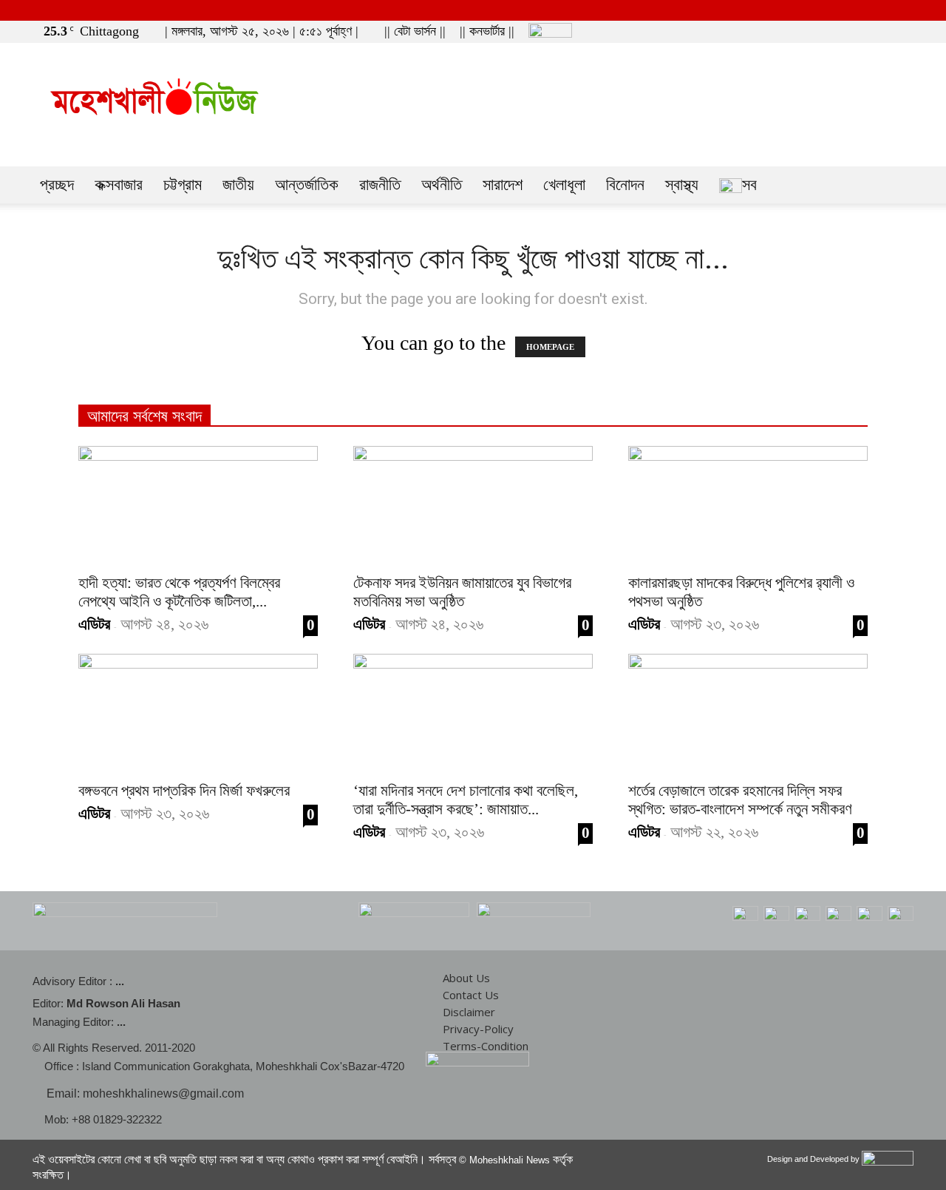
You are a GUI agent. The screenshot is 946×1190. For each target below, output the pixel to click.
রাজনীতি (380, 184)
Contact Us (471, 994)
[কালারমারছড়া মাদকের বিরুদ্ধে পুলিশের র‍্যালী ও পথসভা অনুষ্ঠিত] (748, 505)
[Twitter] (881, 31)
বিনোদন (625, 184)
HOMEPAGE (550, 346)
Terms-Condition (485, 1045)
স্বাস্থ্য (681, 184)
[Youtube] (905, 31)
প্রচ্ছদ (57, 184)
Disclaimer (469, 1011)
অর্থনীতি (441, 184)
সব (749, 184)
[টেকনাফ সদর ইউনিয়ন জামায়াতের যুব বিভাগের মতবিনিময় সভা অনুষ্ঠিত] (473, 505)
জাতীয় (238, 184)
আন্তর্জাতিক (306, 184)
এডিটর (94, 624)
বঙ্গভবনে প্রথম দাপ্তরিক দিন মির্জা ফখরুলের (184, 790)
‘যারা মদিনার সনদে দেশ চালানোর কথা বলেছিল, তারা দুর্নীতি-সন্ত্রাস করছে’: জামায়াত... (465, 800)
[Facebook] (856, 31)
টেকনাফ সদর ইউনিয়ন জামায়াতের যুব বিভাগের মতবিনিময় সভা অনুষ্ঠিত (462, 592)
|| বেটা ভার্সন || (415, 31)
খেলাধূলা (564, 184)
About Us (466, 977)
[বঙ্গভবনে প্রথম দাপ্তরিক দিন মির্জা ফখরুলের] (198, 713)
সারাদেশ (503, 184)
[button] (834, 30)
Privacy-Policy (478, 1028)
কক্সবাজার (119, 184)
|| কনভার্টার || (487, 31)
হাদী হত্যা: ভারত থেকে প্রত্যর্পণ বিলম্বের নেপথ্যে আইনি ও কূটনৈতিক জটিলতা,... (179, 592)
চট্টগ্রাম (182, 184)
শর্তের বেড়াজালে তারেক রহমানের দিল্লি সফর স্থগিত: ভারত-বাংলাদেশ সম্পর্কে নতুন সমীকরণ (740, 800)
